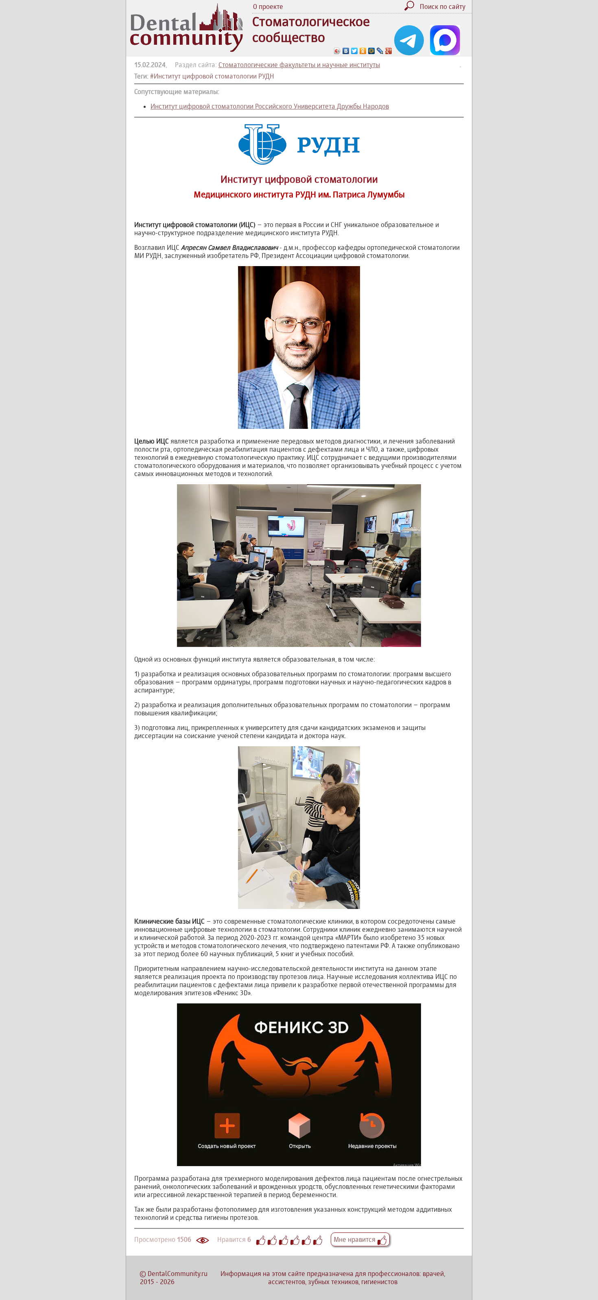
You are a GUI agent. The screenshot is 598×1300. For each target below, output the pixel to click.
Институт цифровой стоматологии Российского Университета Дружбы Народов (270, 106)
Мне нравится (355, 1239)
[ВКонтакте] (346, 51)
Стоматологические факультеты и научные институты (299, 65)
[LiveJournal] (380, 51)
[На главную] (186, 50)
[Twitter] (354, 51)
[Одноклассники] (363, 51)
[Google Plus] (388, 51)
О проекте (268, 6)
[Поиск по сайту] (411, 8)
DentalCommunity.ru (177, 1273)
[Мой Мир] (371, 51)
